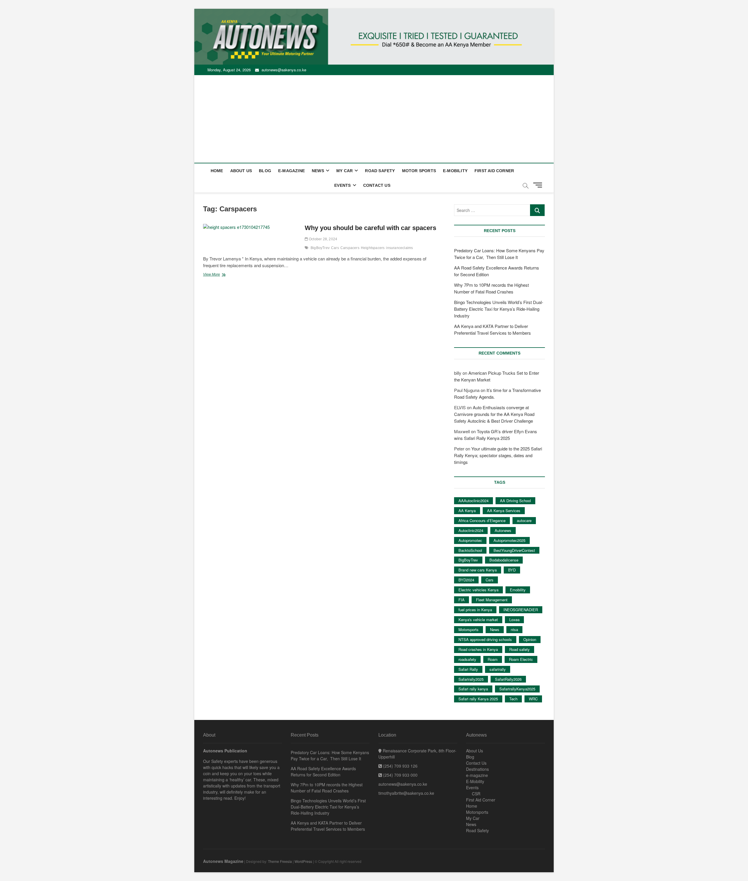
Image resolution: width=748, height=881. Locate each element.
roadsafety (467, 659)
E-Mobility (455, 170)
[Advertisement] (374, 119)
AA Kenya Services (503, 510)
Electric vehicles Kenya (478, 589)
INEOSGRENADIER (520, 609)
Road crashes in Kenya (478, 649)
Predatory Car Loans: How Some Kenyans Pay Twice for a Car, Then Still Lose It (330, 755)
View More (217, 275)
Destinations (477, 769)
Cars (335, 248)
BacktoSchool (470, 550)
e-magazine (291, 170)
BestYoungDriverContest (514, 550)
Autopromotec (470, 540)
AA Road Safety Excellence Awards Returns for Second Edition (323, 772)
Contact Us (376, 185)
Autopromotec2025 (509, 540)
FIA (461, 599)
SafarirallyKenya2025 (517, 689)
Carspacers (349, 248)
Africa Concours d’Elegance (481, 520)
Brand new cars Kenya (477, 570)
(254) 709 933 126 (400, 766)
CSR (476, 794)
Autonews (503, 530)
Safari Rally (468, 669)
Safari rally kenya (473, 689)
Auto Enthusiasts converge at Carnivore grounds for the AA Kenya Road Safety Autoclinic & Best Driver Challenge (494, 414)
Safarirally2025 (471, 679)
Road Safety (380, 170)
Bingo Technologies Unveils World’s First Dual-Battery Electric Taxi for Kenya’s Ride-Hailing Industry (498, 309)
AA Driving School (515, 500)
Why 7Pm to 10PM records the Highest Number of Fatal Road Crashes (327, 788)
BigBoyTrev (320, 248)
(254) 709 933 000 (400, 775)
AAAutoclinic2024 (473, 500)
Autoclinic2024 (470, 530)
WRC (533, 699)
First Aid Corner (494, 170)
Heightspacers (373, 248)
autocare (524, 520)
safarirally (497, 669)
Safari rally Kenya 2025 (478, 699)
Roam (493, 659)
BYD (512, 570)
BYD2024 (466, 580)
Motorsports (468, 629)
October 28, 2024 (322, 239)
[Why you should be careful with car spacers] (251, 227)
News (318, 170)
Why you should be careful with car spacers (370, 228)
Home (217, 170)
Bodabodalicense (503, 560)
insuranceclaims (399, 248)
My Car (344, 170)
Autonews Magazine (223, 861)
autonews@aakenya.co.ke (283, 69)
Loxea (514, 619)
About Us (241, 170)
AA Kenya (467, 510)
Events (342, 185)
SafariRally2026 (508, 679)
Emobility (518, 589)
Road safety (519, 649)
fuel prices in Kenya (475, 609)
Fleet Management (492, 599)
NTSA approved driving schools (485, 639)
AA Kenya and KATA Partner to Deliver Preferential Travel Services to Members (328, 826)
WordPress (303, 861)
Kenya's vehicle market (478, 619)
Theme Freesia (280, 861)
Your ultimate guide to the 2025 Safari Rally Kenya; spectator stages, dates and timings (498, 455)
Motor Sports (419, 170)
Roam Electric (521, 659)
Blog (265, 170)
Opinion (529, 639)
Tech (513, 699)
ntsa (514, 629)
